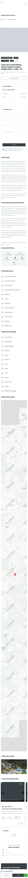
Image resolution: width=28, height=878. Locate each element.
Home (4, 19)
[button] (15, 575)
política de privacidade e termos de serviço (12, 150)
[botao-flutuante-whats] (25, 875)
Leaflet (13, 750)
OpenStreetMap (19, 750)
